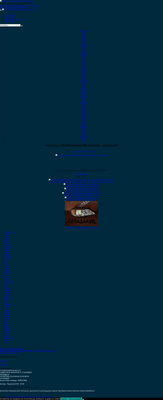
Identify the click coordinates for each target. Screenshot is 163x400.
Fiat (83, 61)
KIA (83, 83)
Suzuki (83, 131)
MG (83, 99)
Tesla (83, 133)
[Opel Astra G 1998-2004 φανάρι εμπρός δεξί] (81, 197)
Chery (84, 43)
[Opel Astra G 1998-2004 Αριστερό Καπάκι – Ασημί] (81, 193)
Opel (83, 107)
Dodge (83, 57)
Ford (83, 63)
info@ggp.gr (4, 374)
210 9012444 (4, 5)
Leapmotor (83, 89)
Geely (84, 65)
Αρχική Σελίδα (9, 15)
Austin (83, 35)
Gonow (83, 67)
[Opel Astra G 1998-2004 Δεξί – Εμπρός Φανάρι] (81, 184)
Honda (83, 69)
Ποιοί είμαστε (9, 17)
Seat (83, 121)
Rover (84, 117)
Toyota (83, 135)
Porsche (83, 113)
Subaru (83, 129)
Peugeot (83, 111)
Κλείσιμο (64, 399)
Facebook (3, 361)
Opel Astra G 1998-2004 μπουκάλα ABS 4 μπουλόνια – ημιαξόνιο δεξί (81, 145)
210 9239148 (14, 5)
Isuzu (84, 73)
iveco (84, 75)
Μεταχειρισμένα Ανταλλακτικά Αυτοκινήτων (36, 397)
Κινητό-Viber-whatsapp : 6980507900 (13, 7)
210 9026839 (34, 5)
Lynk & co (83, 93)
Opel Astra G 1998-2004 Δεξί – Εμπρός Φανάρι (81, 186)
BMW (84, 39)
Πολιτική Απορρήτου (75, 399)
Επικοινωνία (8, 21)
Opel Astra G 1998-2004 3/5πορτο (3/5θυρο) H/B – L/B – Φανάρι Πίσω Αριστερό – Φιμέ (81, 182)
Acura (84, 37)
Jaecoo (83, 77)
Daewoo (84, 53)
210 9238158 (24, 5)
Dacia (84, 51)
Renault (83, 115)
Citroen (83, 47)
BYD (84, 41)
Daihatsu (84, 55)
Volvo (84, 139)
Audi (83, 33)
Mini (83, 101)
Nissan (83, 105)
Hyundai (84, 71)
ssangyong (83, 127)
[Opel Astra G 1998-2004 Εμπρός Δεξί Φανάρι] (81, 189)
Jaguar (83, 79)
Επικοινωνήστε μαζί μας (8, 353)
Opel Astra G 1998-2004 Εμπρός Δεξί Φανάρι (81, 191)
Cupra (84, 49)
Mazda (83, 95)
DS (83, 59)
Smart (84, 125)
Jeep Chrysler (83, 81)
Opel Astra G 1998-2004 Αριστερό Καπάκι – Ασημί (81, 195)
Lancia (83, 87)
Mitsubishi (83, 103)
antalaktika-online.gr (13, 397)
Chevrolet (83, 45)
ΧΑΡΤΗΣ (3, 365)
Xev (83, 141)
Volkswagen (83, 137)
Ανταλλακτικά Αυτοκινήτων (14, 19)
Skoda (84, 123)
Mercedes (83, 97)
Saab (83, 119)
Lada (83, 85)
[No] (83, 399)
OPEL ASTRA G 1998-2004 (83, 151)
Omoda (83, 109)
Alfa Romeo (83, 31)
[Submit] (22, 25)
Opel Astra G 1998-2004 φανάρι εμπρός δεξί (81, 200)
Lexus (84, 91)
